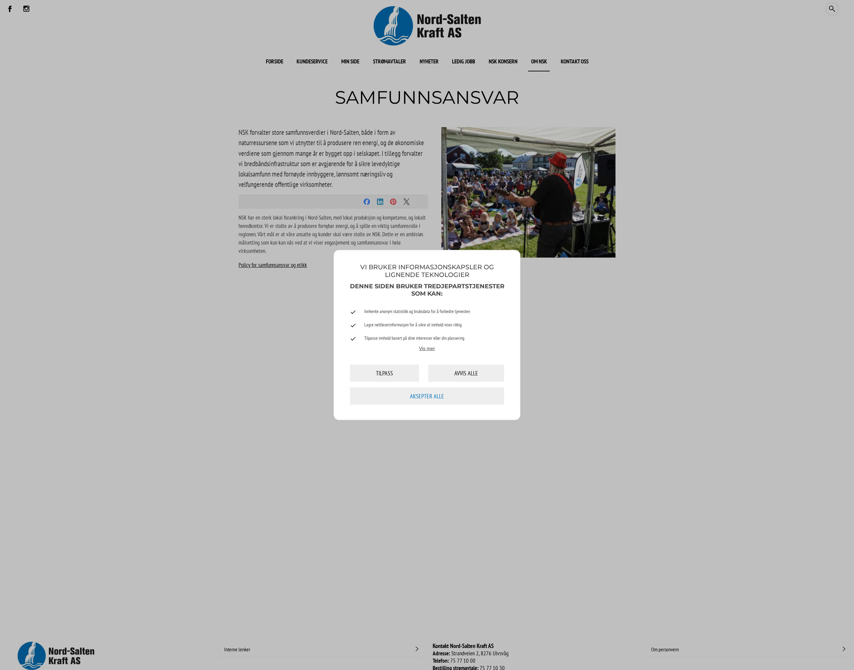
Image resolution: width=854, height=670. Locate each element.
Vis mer (427, 348)
